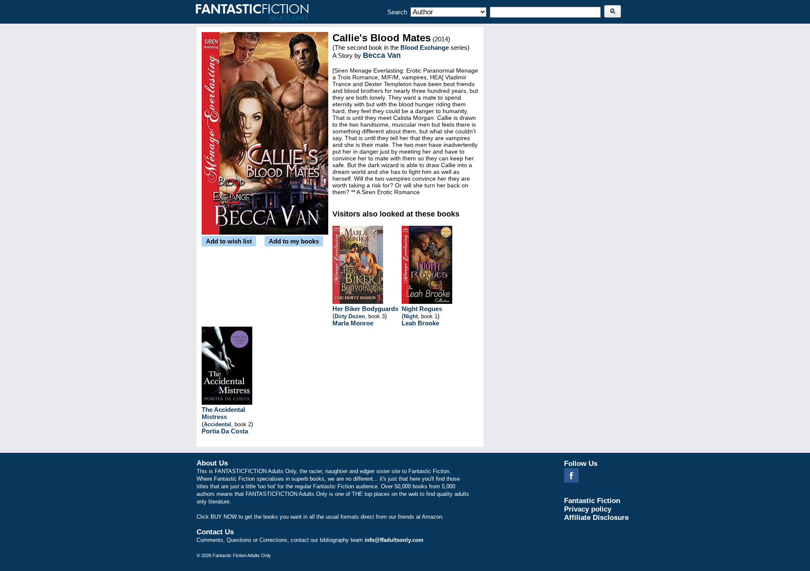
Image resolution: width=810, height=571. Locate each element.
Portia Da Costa (225, 431)
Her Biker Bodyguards (365, 308)
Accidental (217, 424)
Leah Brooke (420, 323)
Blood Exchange (424, 47)
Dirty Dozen (350, 316)
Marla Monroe (352, 323)
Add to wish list (229, 241)
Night (411, 316)
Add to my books (294, 241)
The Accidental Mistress (223, 413)
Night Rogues (422, 308)
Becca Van (382, 55)
